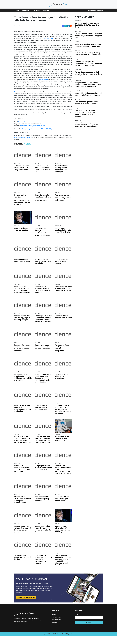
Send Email (21, 122)
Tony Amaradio (48, 38)
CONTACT (46, 10)
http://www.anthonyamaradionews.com (32, 126)
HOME (18, 10)
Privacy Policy (56, 617)
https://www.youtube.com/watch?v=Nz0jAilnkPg (36, 129)
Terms (54, 614)
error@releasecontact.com (23, 137)
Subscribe (89, 622)
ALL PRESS (37, 10)
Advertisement (57, 620)
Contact (54, 622)
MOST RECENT (26, 10)
